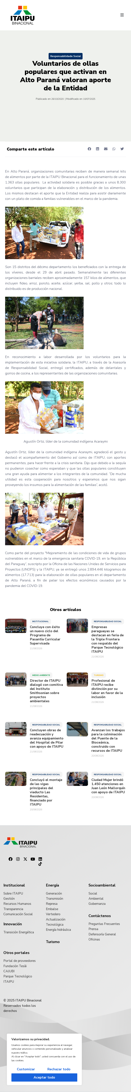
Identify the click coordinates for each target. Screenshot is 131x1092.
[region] (44, 1059)
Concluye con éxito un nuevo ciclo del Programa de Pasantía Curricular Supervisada (45, 635)
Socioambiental (102, 885)
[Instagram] (18, 859)
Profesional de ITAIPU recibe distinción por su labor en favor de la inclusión (107, 689)
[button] (122, 15)
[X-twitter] (25, 859)
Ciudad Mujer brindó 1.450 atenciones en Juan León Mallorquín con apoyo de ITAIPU (108, 786)
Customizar (26, 1069)
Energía (52, 885)
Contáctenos (100, 915)
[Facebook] (10, 859)
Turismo (99, 675)
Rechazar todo (58, 1069)
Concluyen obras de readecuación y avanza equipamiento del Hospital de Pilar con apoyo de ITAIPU (46, 738)
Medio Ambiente (41, 675)
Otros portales (16, 952)
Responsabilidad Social (108, 621)
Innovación (12, 924)
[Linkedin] (40, 859)
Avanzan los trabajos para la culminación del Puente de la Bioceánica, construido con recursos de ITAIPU (108, 740)
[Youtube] (32, 859)
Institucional (40, 621)
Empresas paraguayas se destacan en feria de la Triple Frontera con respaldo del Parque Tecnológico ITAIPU (107, 639)
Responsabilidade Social (65, 56)
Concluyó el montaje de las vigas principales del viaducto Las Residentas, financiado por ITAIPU (46, 792)
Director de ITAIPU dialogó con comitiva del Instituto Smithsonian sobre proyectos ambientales (46, 691)
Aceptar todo (44, 1077)
